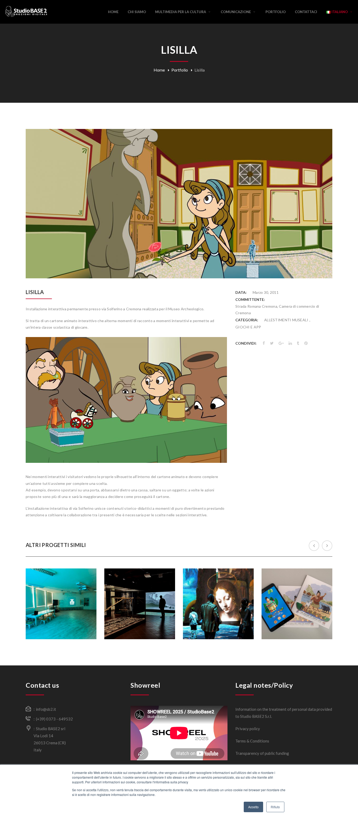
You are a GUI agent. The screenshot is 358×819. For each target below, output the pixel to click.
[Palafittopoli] (299, 618)
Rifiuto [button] (275, 807)
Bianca (61, 590)
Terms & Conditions (252, 741)
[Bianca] (63, 615)
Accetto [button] (253, 807)
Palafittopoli (296, 587)
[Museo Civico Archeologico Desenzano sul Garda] (141, 632)
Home (159, 69)
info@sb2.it (46, 709)
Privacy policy (247, 728)
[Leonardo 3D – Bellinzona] (220, 619)
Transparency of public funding (262, 753)
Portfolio (179, 69)
